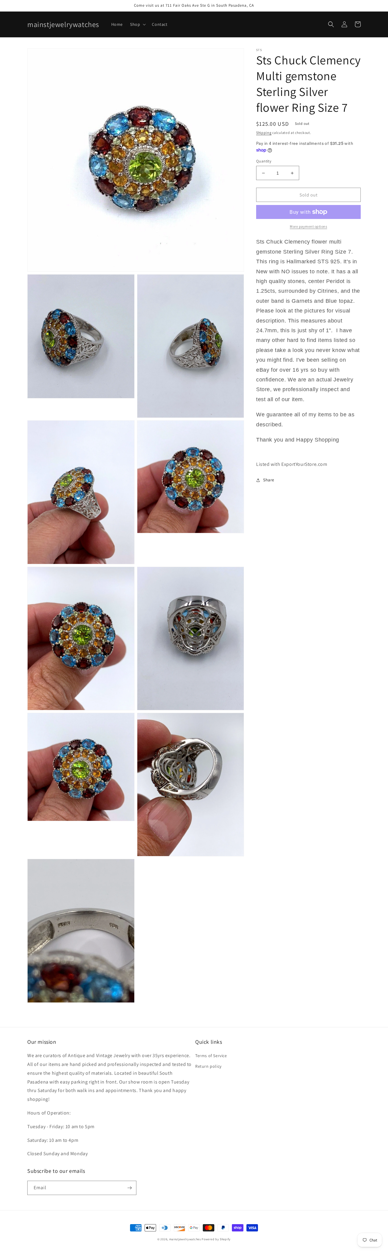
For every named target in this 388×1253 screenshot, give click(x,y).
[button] (137, 24)
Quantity (263, 161)
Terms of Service (211, 1055)
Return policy (208, 1066)
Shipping (264, 132)
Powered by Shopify (216, 1239)
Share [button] (268, 480)
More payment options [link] (308, 226)
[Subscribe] (129, 1188)
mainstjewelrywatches (185, 1239)
